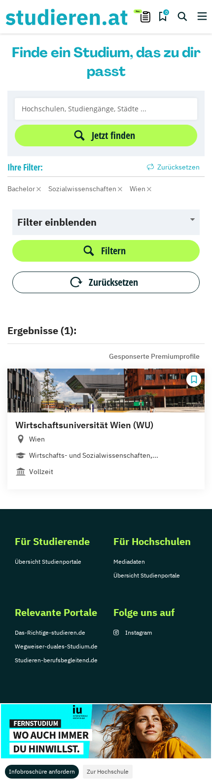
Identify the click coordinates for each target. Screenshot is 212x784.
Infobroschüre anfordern (42, 771)
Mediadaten (129, 561)
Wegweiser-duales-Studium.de (56, 646)
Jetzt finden (113, 135)
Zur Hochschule (108, 771)
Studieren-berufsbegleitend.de (56, 660)
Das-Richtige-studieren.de (50, 632)
